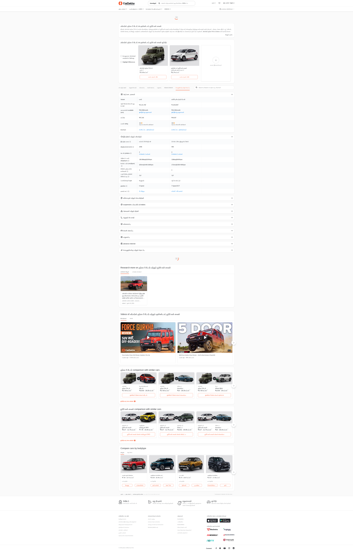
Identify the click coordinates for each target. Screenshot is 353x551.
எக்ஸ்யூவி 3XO (143, 427)
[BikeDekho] (212, 529)
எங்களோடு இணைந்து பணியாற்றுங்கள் (127, 521)
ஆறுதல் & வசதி (132, 87)
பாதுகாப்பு (159, 87)
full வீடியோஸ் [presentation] (123, 318)
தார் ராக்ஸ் (156, 485)
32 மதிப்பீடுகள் (182, 124)
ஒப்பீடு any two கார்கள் (127, 401)
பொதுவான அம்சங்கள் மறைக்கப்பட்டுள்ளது (129, 57)
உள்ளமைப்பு (142, 87)
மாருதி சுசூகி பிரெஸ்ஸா (127, 475)
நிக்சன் (184, 485)
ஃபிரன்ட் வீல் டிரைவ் (177, 191)
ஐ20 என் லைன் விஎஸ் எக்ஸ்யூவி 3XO (138, 434)
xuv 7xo (168, 485)
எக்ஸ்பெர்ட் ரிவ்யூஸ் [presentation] (125, 272)
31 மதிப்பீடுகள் (150, 124)
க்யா (216, 386)
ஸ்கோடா (179, 386)
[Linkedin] (233, 548)
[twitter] (220, 548)
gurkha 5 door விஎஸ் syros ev (214, 395)
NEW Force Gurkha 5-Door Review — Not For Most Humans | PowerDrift (197, 355)
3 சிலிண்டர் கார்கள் (177, 154)
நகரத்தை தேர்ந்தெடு (227, 9)
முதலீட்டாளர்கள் (122, 533)
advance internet (168, 87)
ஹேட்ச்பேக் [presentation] (129, 452)
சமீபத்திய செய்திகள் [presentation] (137, 272)
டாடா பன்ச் (181, 475)
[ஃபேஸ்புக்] (216, 548)
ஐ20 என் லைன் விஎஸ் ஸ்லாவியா (214, 434)
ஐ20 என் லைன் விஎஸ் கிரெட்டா (176, 434)
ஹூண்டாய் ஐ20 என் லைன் (179, 68)
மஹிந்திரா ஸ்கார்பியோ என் (157, 475)
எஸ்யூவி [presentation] (122, 452)
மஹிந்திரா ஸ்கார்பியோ (212, 475)
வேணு (127, 485)
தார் (225, 485)
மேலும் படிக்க (228, 34)
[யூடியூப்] (225, 548)
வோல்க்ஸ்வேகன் (143, 386)
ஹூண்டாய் (180, 425)
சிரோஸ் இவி (219, 388)
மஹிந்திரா (142, 425)
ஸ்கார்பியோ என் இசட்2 (213, 485)
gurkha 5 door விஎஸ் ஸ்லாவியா (176, 395)
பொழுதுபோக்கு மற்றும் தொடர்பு (183, 87)
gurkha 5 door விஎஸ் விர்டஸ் (138, 395)
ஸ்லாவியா (180, 388)
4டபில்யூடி (142, 191)
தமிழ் (213, 3)
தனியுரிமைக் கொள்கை (124, 527)
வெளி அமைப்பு (150, 87)
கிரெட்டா (179, 427)
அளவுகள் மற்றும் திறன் (121, 87)
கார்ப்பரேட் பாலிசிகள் (123, 530)
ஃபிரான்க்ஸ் (139, 485)
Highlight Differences (129, 62)
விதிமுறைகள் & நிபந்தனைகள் (125, 524)
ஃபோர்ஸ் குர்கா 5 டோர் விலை (211, 31)
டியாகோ (196, 485)
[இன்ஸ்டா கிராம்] (229, 548)
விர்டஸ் (141, 388)
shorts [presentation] (131, 318)
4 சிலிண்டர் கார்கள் (144, 154)
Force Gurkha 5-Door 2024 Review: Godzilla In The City (136, 355)
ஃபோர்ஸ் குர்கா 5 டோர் (146, 68)
